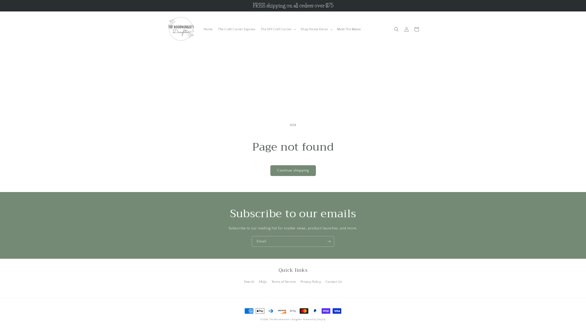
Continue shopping (293, 170)
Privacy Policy (311, 282)
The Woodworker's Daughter (285, 319)
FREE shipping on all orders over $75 (293, 6)
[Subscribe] (329, 241)
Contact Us (334, 282)
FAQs (263, 282)
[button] (278, 29)
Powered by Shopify (314, 319)
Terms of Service (283, 282)
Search (249, 282)
